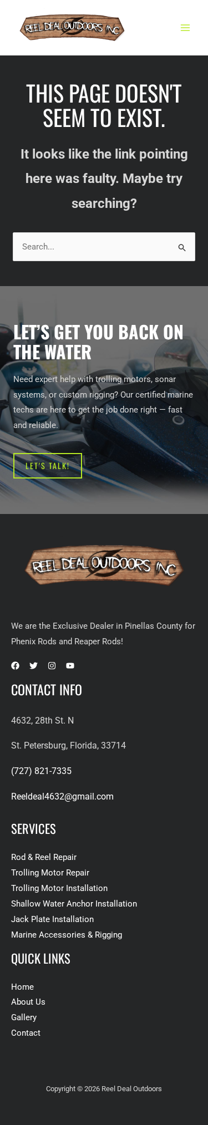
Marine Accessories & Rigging (66, 935)
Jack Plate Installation (52, 919)
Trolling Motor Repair (50, 873)
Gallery (24, 1017)
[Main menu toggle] (185, 28)
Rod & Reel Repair (44, 857)
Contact (25, 1033)
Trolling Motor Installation (59, 888)
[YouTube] (70, 665)
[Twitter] (33, 665)
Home (22, 987)
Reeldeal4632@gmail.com (62, 796)
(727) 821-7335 (41, 771)
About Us (28, 1002)
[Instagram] (52, 665)
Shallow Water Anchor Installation (74, 904)
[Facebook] (15, 665)
